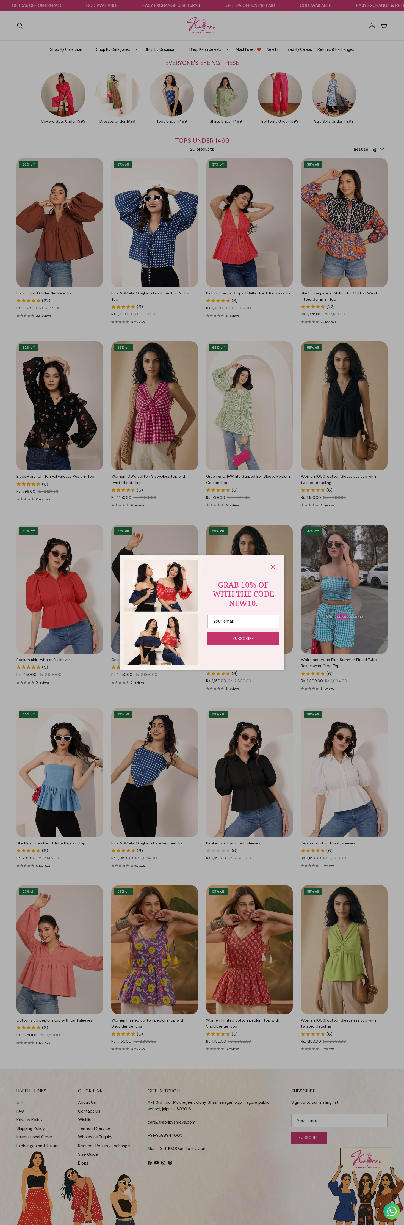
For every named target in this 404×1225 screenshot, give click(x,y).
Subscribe (243, 638)
